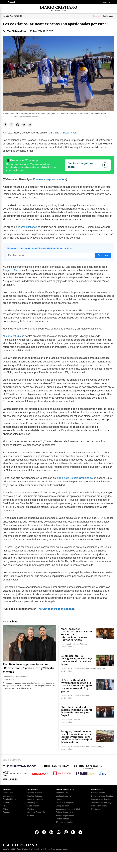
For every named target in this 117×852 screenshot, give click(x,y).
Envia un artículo (98, 793)
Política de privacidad (65, 815)
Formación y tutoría (99, 806)
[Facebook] (37, 832)
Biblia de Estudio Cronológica (76, 478)
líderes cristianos (27, 227)
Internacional (66, 644)
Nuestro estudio (12, 336)
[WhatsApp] (73, 832)
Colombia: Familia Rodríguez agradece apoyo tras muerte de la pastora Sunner (76, 660)
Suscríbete (103, 255)
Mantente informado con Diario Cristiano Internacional (40, 248)
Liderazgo (60, 799)
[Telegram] (80, 832)
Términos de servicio (64, 822)
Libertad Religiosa (80, 644)
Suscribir (96, 16)
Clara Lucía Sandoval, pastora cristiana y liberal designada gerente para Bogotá (76, 711)
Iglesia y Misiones (98, 668)
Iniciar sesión (108, 16)
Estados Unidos (9, 799)
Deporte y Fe (32, 802)
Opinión (30, 815)
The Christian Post (65, 132)
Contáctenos (96, 809)
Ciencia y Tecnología (36, 812)
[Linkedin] (51, 832)
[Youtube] (58, 832)
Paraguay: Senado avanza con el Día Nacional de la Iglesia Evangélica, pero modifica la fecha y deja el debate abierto (76, 737)
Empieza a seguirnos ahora (80, 164)
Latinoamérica (8, 676)
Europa (6, 802)
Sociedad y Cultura (81, 668)
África (5, 809)
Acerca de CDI (62, 793)
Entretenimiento (22, 676)
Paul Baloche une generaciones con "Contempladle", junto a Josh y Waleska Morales (28, 668)
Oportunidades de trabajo (101, 799)
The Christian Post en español (55, 609)
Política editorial (62, 819)
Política (77, 719)
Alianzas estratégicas (65, 802)
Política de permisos (64, 812)
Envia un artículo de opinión (102, 796)
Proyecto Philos (12, 270)
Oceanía (6, 812)
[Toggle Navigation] (4, 2)
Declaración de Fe (63, 796)
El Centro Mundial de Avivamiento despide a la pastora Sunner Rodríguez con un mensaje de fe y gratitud (76, 686)
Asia (5, 806)
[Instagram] (66, 832)
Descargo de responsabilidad (68, 809)
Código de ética (62, 806)
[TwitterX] (44, 832)
